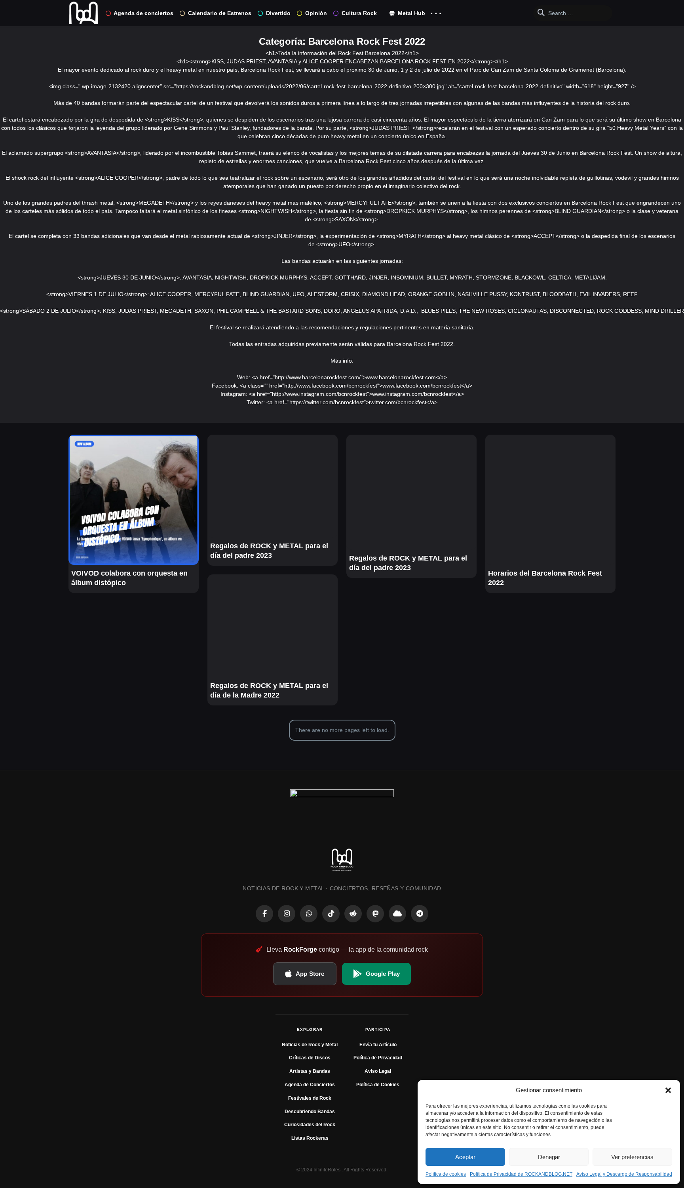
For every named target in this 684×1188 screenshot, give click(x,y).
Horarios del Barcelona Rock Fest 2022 (545, 578)
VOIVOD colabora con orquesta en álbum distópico (129, 578)
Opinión (316, 13)
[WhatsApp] (308, 913)
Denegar (549, 1157)
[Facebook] (264, 913)
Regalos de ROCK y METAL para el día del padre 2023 (269, 550)
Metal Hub (410, 13)
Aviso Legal (378, 1071)
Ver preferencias (632, 1157)
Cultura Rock (359, 13)
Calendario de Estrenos (219, 13)
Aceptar (465, 1157)
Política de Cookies (377, 1084)
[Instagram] (286, 913)
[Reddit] (353, 913)
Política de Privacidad (377, 1057)
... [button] (436, 11)
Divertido (278, 13)
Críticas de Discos (310, 1057)
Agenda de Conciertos (310, 1084)
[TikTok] (331, 913)
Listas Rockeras (310, 1138)
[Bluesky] (397, 913)
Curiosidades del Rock (309, 1124)
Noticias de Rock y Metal (310, 1044)
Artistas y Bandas (309, 1071)
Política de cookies (446, 1174)
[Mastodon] (375, 913)
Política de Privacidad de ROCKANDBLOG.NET (521, 1174)
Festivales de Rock (309, 1098)
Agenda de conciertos (143, 13)
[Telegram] (419, 913)
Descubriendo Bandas (310, 1111)
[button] (668, 1090)
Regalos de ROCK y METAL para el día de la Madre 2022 (269, 690)
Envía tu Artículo (378, 1044)
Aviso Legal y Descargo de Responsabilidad (624, 1174)
